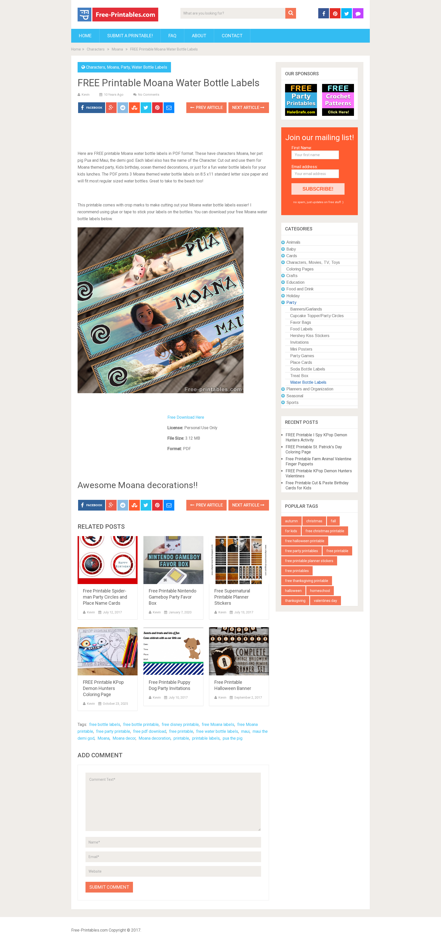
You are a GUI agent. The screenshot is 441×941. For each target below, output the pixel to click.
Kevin (86, 94)
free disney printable (180, 724)
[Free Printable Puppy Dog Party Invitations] (173, 651)
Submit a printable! (130, 35)
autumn (291, 521)
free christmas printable (324, 531)
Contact (232, 35)
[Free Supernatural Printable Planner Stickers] (239, 560)
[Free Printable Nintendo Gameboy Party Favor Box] (173, 560)
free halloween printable (304, 541)
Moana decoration (154, 738)
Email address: (304, 166)
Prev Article (209, 107)
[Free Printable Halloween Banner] (239, 651)
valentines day (325, 601)
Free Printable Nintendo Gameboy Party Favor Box (172, 597)
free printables (297, 571)
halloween (293, 591)
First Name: (301, 147)
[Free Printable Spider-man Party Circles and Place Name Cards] (108, 560)
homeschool (320, 591)
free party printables (301, 551)
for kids (291, 531)
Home (85, 35)
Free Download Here (185, 417)
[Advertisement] (173, 132)
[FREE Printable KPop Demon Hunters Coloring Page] (108, 651)
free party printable (113, 731)
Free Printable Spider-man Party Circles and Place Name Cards (105, 597)
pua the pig (232, 738)
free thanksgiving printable (306, 581)
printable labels (206, 738)
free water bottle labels (217, 731)
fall (333, 521)
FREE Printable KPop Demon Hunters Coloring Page (103, 688)
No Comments (148, 94)
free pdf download (149, 731)
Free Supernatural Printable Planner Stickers (232, 597)
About (199, 35)
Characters (96, 49)
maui (245, 731)
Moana (117, 49)
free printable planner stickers (309, 561)
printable (181, 738)
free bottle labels (104, 724)
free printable (181, 731)
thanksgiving (295, 601)
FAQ (172, 35)
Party (125, 67)
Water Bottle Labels (149, 67)
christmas (314, 521)
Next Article (246, 107)
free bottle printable (141, 724)
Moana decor (124, 738)
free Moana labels (218, 724)
